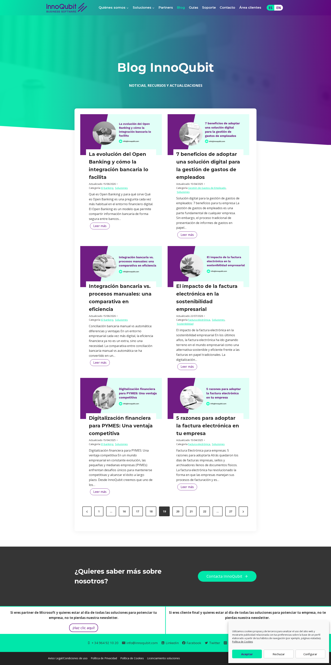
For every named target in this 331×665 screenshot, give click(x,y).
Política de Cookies (242, 641)
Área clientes (250, 7)
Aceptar (247, 654)
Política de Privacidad (104, 658)
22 (204, 511)
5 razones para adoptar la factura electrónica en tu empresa (207, 425)
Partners (165, 7)
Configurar (310, 654)
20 (177, 511)
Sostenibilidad (185, 323)
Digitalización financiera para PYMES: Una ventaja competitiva (121, 425)
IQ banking (107, 188)
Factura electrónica (199, 319)
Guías (193, 7)
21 (191, 511)
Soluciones (121, 188)
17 (137, 511)
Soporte (209, 7)
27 (230, 511)
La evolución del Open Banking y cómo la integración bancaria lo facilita (118, 165)
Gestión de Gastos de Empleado (207, 188)
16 (124, 511)
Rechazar (279, 654)
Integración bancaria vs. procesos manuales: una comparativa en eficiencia (120, 297)
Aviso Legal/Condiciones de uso (68, 658)
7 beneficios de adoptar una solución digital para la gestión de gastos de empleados (208, 165)
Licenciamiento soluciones (163, 658)
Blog (181, 7)
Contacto (227, 7)
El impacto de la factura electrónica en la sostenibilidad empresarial (207, 297)
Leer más (101, 226)
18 (150, 511)
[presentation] (121, 134)
